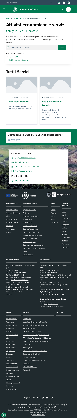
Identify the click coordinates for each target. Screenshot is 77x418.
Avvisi (53, 219)
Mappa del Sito (11, 389)
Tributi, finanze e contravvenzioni (34, 248)
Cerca (62, 47)
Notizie (53, 209)
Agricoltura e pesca (29, 209)
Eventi (64, 212)
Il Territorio (65, 218)
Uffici (8, 216)
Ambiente (26, 213)
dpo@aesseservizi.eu (51, 304)
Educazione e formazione (31, 232)
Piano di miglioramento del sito (12, 334)
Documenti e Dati (12, 219)
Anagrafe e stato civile (30, 216)
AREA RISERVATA (38, 415)
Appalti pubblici (28, 219)
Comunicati (54, 222)
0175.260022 (13, 270)
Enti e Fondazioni (12, 222)
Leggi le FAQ (10, 341)
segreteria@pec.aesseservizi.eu (53, 306)
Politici (8, 232)
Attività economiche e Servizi (66, 237)
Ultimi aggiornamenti (13, 383)
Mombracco (27, 319)
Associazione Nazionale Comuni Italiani (36, 341)
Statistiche (9, 386)
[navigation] (4, 9)
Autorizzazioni (27, 222)
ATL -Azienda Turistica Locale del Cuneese (37, 338)
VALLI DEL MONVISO (30, 367)
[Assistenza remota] (55, 407)
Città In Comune (48, 407)
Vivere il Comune (18, 18)
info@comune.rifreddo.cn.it (19, 280)
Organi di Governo (12, 209)
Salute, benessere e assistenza (33, 245)
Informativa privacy (12, 370)
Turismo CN (26, 370)
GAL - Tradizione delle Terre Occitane (35, 351)
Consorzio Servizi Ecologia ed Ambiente (36, 335)
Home (8, 18)
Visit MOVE (26, 363)
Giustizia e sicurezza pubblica (32, 235)
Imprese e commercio (30, 238)
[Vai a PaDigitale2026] (58, 194)
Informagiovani (28, 347)
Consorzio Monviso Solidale (32, 331)
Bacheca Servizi (11, 363)
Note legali (9, 373)
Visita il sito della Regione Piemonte (35, 322)
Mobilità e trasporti (29, 242)
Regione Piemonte (11, 3)
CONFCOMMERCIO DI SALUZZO (34, 360)
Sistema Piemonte (29, 357)
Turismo (25, 251)
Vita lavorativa (28, 254)
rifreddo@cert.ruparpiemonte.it (20, 277)
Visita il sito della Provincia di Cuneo (35, 325)
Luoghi (64, 215)
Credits (8, 379)
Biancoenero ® (55, 410)
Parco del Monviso (29, 328)
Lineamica (26, 344)
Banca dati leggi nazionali (31, 354)
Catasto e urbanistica (30, 226)
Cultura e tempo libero (30, 229)
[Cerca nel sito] (68, 9)
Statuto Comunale (12, 367)
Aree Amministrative (13, 213)
